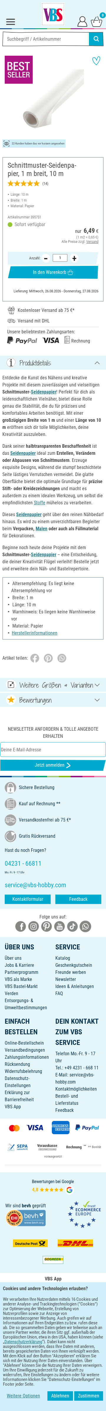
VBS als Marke (18, 979)
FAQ (59, 993)
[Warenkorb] (97, 21)
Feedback (78, 899)
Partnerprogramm (21, 972)
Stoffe (39, 503)
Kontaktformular (27, 899)
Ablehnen (60, 1396)
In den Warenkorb (49, 272)
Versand (92, 241)
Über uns (13, 958)
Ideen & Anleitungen (74, 986)
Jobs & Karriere (19, 965)
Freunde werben (70, 972)
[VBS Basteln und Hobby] (53, 14)
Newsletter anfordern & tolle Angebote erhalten (53, 732)
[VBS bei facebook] (20, 926)
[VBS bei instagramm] (33, 926)
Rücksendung (17, 1064)
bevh (26, 1206)
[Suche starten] (96, 39)
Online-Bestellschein (24, 1043)
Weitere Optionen (23, 1396)
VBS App (13, 1106)
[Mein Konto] (82, 21)
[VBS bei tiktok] (72, 926)
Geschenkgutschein (73, 965)
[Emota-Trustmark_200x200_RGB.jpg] (84, 1214)
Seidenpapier (43, 392)
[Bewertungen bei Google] (53, 1186)
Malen (41, 528)
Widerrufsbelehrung (23, 1071)
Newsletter (65, 979)
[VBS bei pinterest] (46, 926)
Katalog (62, 958)
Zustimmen (88, 1396)
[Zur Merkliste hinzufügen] (96, 60)
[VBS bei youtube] (59, 926)
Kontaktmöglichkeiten (76, 1089)
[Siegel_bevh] (26, 1218)
